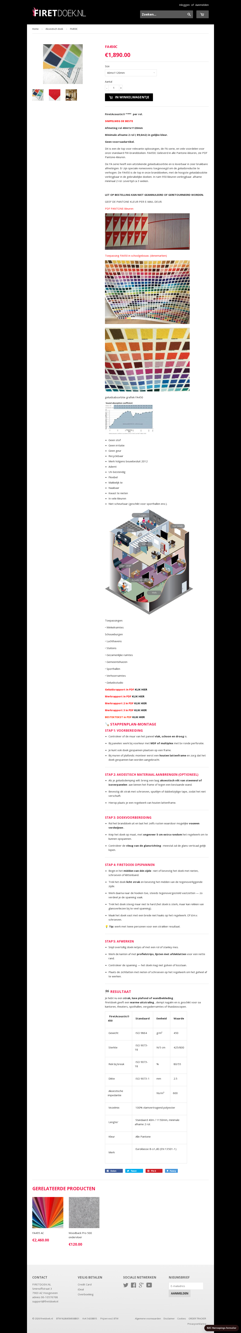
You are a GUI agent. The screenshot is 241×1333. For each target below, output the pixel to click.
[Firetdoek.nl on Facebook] (133, 1286)
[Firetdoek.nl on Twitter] (125, 1286)
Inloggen (184, 5)
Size (107, 66)
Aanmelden (202, 5)
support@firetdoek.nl (45, 1301)
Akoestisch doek (54, 28)
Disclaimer (169, 1318)
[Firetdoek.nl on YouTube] (149, 1286)
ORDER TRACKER (197, 1318)
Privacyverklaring (197, 1323)
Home (35, 28)
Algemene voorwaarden (148, 1318)
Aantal (108, 81)
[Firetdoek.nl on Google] (141, 1286)
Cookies (181, 1318)
